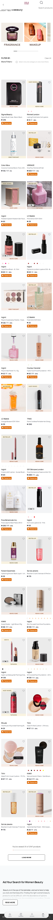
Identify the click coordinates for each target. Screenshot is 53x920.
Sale (9, 11)
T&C (49, 917)
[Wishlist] (23, 82)
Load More (26, 857)
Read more (10, 902)
